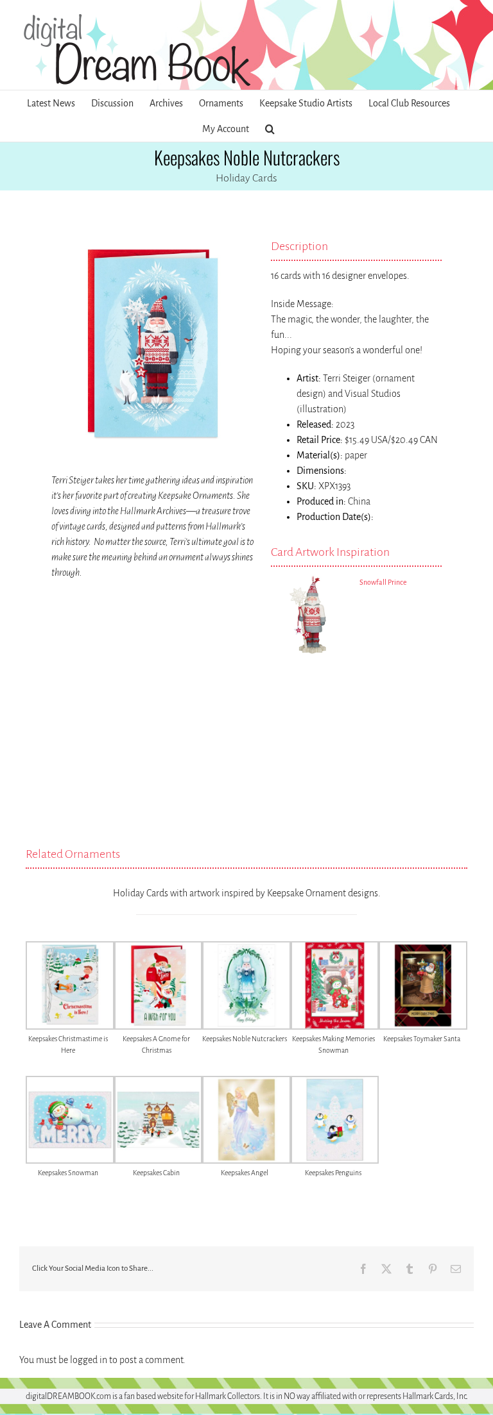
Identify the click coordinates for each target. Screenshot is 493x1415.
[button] (270, 129)
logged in (88, 1360)
